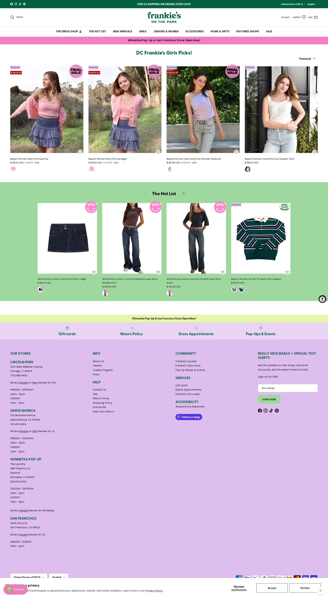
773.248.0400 (18, 375)
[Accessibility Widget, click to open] (322, 299)
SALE (269, 31)
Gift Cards (181, 385)
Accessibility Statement (190, 406)
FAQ (95, 394)
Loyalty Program (103, 370)
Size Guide (99, 407)
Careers (97, 365)
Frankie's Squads (186, 361)
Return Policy (101, 398)
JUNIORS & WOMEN (166, 31)
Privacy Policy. (154, 590)
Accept (272, 588)
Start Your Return (103, 411)
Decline (305, 588)
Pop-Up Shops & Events (190, 370)
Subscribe (269, 399)
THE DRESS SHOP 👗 (69, 31)
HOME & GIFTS (220, 31)
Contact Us (99, 389)
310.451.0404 (18, 424)
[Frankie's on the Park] (164, 17)
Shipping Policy (102, 402)
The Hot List (164, 193)
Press (96, 374)
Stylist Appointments (188, 389)
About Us (98, 361)
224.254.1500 (18, 481)
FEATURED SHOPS (247, 31)
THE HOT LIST (97, 31)
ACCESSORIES (194, 31)
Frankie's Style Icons (188, 365)
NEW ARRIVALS (122, 31)
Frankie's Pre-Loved (187, 394)
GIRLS (143, 31)
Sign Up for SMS (268, 376)
